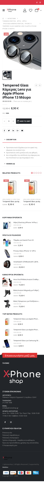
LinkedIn (13, 130)
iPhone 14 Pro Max (36, 199)
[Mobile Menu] (4, 10)
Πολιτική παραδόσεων (10, 435)
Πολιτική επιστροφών (10, 438)
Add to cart (25, 121)
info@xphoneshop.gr (10, 408)
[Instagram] (40, 2)
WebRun (5, 467)
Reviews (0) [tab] (10, 164)
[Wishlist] (30, 10)
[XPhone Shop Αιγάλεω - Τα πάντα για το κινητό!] (11, 10)
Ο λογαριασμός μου (9, 445)
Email (22, 130)
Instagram (10, 422)
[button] (32, 172)
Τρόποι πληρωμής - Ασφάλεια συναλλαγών (18, 440)
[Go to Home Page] (3, 18)
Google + (18, 130)
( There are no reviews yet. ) (22, 101)
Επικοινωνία (7, 432)
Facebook (4, 130)
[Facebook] (36, 2)
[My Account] (25, 10)
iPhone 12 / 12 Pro (11, 199)
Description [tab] (11, 139)
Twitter (9, 130)
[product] (7, 225)
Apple (4, 199)
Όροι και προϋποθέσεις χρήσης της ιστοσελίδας (20, 443)
